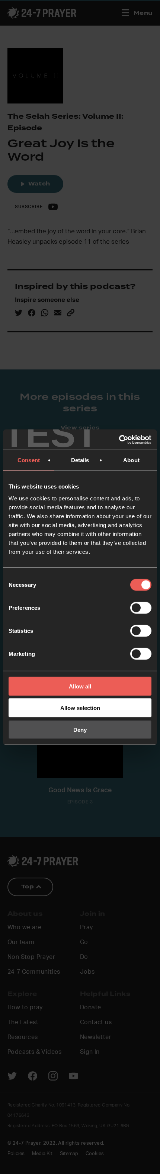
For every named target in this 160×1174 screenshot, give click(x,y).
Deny (80, 729)
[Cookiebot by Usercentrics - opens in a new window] (118, 439)
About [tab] (131, 460)
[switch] (140, 608)
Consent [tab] (28, 460)
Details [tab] (80, 460)
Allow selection (80, 708)
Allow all (80, 686)
